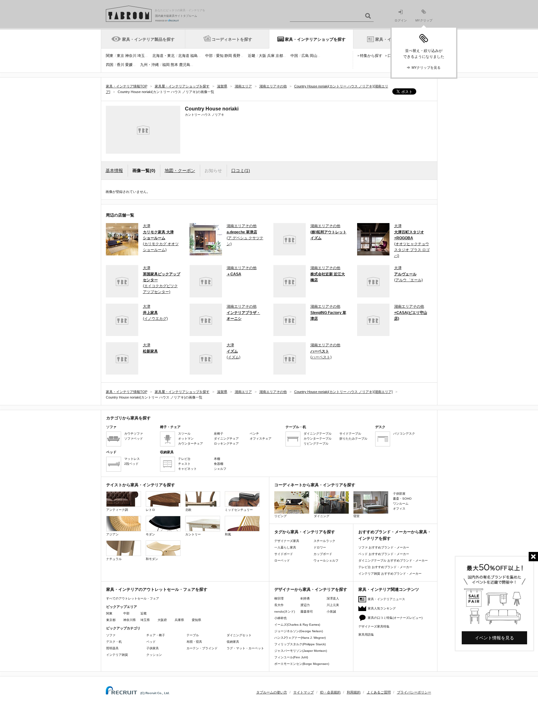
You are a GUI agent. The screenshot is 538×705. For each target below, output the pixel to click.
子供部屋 (399, 493)
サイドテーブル (350, 433)
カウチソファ (133, 433)
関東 (109, 56)
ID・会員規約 (330, 692)
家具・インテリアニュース (386, 599)
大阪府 (162, 620)
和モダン (152, 559)
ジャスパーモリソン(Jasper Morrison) (300, 650)
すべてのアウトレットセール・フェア (132, 598)
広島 (305, 56)
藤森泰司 (306, 611)
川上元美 (333, 605)
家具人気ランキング (382, 608)
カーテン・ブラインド (202, 648)
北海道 (183, 56)
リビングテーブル (316, 443)
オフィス (399, 508)
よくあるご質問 (379, 692)
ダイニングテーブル (318, 433)
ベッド (151, 641)
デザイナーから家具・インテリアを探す (310, 589)
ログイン (400, 20)
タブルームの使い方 (271, 692)
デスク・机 (114, 641)
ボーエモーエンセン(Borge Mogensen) (301, 663)
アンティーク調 (117, 509)
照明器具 (112, 648)
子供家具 (152, 648)
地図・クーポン (180, 170)
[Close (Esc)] (533, 556)
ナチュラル (114, 559)
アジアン (112, 534)
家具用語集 (366, 634)
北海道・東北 (163, 56)
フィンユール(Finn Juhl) (291, 657)
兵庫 (271, 56)
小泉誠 (331, 611)
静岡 (228, 56)
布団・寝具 (194, 641)
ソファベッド (133, 438)
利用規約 (354, 692)
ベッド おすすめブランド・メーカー (383, 554)
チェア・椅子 (155, 635)
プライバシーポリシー (414, 692)
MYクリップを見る (426, 67)
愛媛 (129, 65)
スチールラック (324, 541)
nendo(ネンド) (284, 611)
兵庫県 (179, 620)
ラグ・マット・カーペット (245, 648)
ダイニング (321, 516)
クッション (154, 654)
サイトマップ (303, 692)
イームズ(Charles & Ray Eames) (297, 624)
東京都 (111, 620)
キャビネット (187, 468)
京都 (279, 56)
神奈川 (130, 56)
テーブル (192, 635)
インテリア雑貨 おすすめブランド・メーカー (390, 573)
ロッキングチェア (226, 443)
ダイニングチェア (226, 438)
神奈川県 (129, 620)
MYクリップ (423, 20)
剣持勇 (305, 598)
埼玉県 (145, 620)
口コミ (240, 170)
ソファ (111, 635)
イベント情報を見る (494, 637)
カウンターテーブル (318, 438)
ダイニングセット (239, 635)
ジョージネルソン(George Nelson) (298, 631)
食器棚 (218, 463)
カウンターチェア (190, 443)
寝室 (356, 516)
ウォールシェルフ (326, 560)
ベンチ (254, 433)
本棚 (217, 458)
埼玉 (141, 56)
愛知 (220, 56)
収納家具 (233, 641)
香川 (120, 65)
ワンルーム (400, 503)
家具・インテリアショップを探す (315, 39)
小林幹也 (280, 618)
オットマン (186, 438)
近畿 (251, 56)
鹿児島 (184, 65)
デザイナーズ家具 (286, 541)
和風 (228, 534)
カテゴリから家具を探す (128, 418)
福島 (194, 56)
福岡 (166, 65)
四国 (109, 65)
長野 (236, 56)
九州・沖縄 (149, 65)
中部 (209, 56)
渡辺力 (305, 605)
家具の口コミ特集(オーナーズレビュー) (395, 617)
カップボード (323, 554)
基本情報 (114, 170)
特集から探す (371, 56)
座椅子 (218, 433)
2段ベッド (131, 463)
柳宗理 (279, 598)
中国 (294, 56)
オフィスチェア (260, 438)
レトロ (150, 509)
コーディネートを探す (232, 39)
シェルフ (220, 468)
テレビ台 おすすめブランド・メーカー (385, 567)
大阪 (262, 56)
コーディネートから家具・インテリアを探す (314, 485)
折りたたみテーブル (353, 438)
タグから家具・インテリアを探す (304, 532)
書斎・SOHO (402, 498)
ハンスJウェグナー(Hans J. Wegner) (300, 637)
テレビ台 (184, 458)
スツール (184, 433)
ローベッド (282, 560)
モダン (150, 534)
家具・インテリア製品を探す (148, 39)
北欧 (188, 509)
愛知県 (196, 620)
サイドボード (283, 554)
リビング (280, 516)
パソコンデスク (404, 433)
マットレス (132, 458)
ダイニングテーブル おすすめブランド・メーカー (393, 560)
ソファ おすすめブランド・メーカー (383, 547)
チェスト (184, 463)
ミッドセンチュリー (239, 509)
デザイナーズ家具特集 (373, 626)
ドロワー (320, 547)
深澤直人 (333, 598)
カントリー (193, 534)
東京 (120, 56)
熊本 (174, 65)
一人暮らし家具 (285, 547)
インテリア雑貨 (117, 654)
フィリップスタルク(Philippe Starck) (300, 644)
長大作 (279, 605)
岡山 (313, 56)
